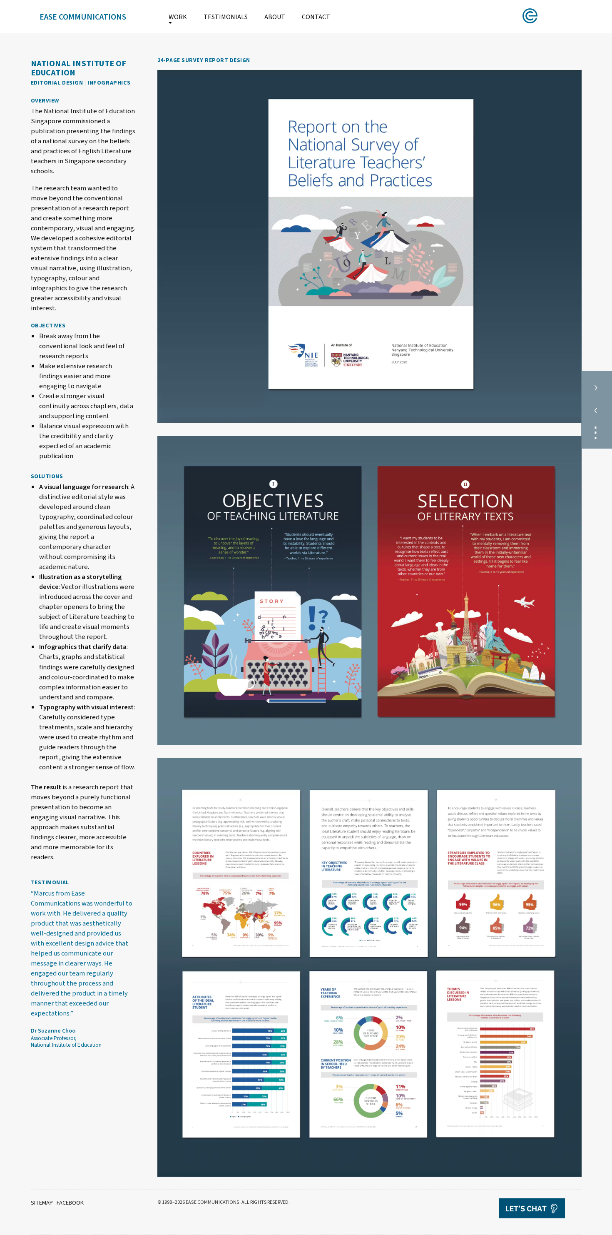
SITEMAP (42, 1202)
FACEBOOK (70, 1202)
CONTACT (316, 17)
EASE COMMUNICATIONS (83, 17)
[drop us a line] (540, 1209)
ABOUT (274, 17)
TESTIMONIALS (226, 17)
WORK (178, 17)
